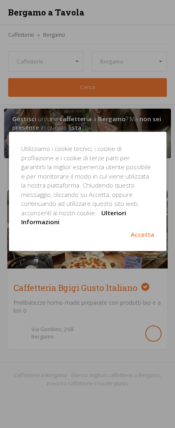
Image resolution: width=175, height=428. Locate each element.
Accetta (142, 234)
